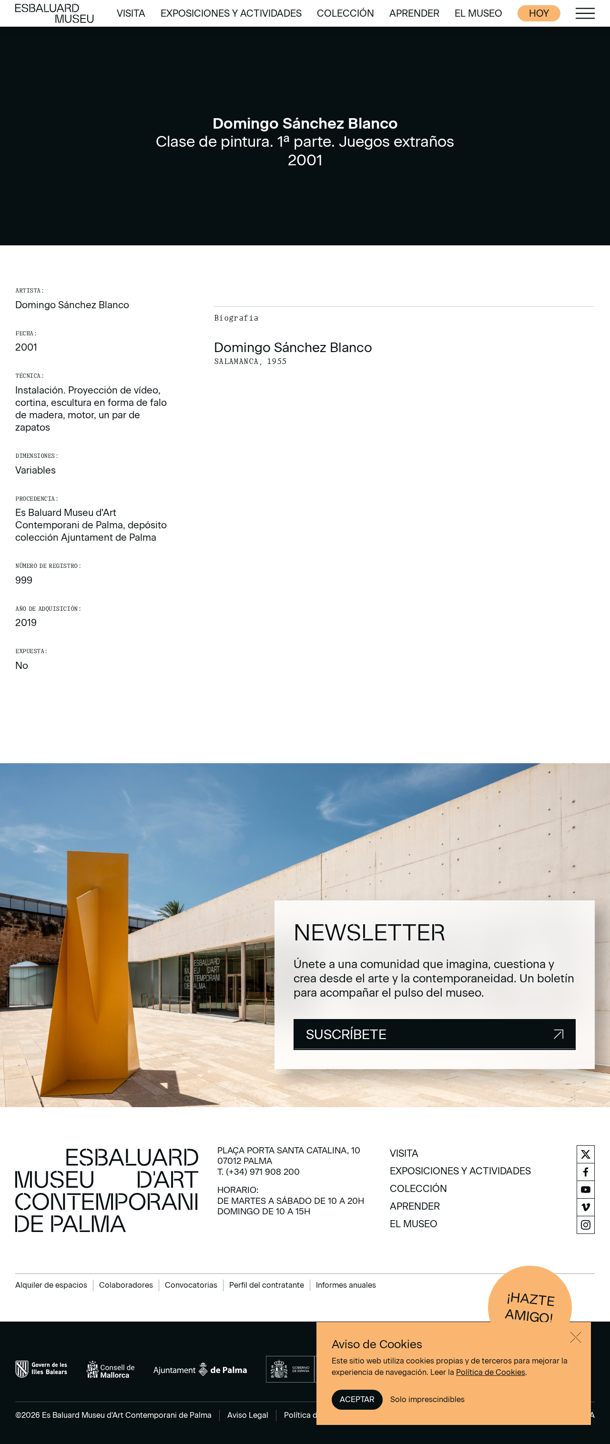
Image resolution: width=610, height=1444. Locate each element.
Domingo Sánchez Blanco (72, 305)
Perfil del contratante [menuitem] (266, 1285)
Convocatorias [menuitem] (191, 1285)
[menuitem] (131, 13)
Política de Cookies (490, 1372)
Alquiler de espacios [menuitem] (51, 1285)
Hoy (539, 13)
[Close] (575, 1337)
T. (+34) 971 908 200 (258, 1172)
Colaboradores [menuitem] (126, 1285)
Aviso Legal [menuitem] (247, 1415)
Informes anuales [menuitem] (346, 1285)
